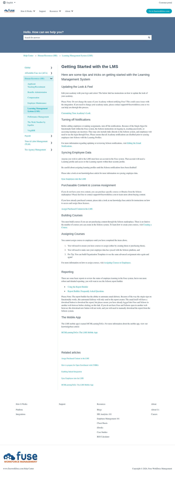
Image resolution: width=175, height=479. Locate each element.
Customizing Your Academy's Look (75, 113)
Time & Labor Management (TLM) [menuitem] (36, 142)
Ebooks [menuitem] (100, 427)
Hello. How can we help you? (43, 32)
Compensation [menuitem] (33, 97)
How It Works (26, 11)
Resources (54, 11)
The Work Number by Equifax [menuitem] (36, 123)
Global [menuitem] (27, 67)
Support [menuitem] (62, 404)
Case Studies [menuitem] (102, 432)
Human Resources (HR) (47, 55)
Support (42, 11)
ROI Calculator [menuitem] (103, 436)
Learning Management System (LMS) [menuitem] (38, 110)
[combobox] (85, 37)
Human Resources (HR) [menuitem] (34, 78)
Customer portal (165, 2)
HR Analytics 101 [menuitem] (104, 414)
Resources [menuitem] (101, 404)
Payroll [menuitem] (27, 135)
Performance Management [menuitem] (38, 116)
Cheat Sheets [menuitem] (102, 423)
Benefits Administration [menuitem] (37, 92)
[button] (51, 67)
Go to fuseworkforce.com (159, 11)
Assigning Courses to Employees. (117, 262)
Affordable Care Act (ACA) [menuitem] (36, 73)
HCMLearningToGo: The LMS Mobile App (79, 332)
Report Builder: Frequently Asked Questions (86, 291)
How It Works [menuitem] (21, 404)
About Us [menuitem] (155, 409)
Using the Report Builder (78, 286)
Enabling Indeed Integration (71, 371)
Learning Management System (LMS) (77, 55)
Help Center (28, 55)
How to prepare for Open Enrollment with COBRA (80, 365)
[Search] (149, 37)
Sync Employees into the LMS (73, 178)
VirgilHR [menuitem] (31, 130)
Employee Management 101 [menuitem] (108, 418)
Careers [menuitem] (154, 414)
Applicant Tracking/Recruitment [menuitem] (36, 85)
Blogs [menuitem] (99, 409)
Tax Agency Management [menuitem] (35, 149)
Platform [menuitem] (19, 409)
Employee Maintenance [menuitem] (37, 103)
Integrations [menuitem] (20, 414)
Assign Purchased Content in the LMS (76, 208)
